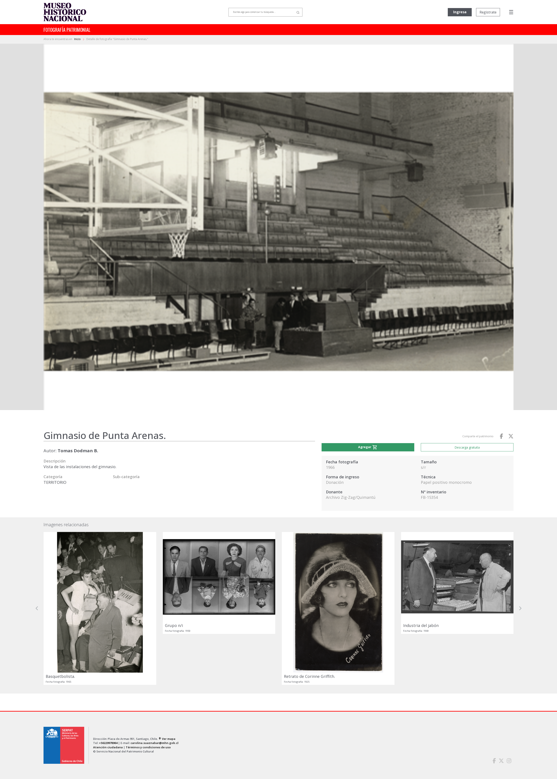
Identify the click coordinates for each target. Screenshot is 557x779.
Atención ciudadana (108, 747)
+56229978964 (108, 743)
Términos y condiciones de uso (148, 747)
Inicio (77, 39)
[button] (37, 608)
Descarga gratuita (467, 447)
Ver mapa (166, 739)
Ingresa (459, 12)
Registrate (488, 12)
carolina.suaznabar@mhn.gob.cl (154, 743)
